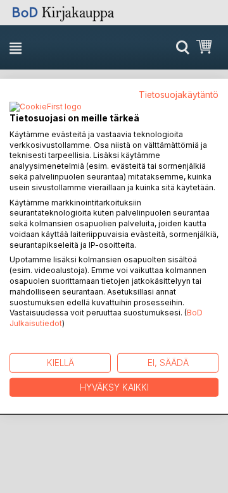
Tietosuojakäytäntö (178, 95)
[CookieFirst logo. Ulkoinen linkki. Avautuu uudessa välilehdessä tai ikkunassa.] (46, 107)
